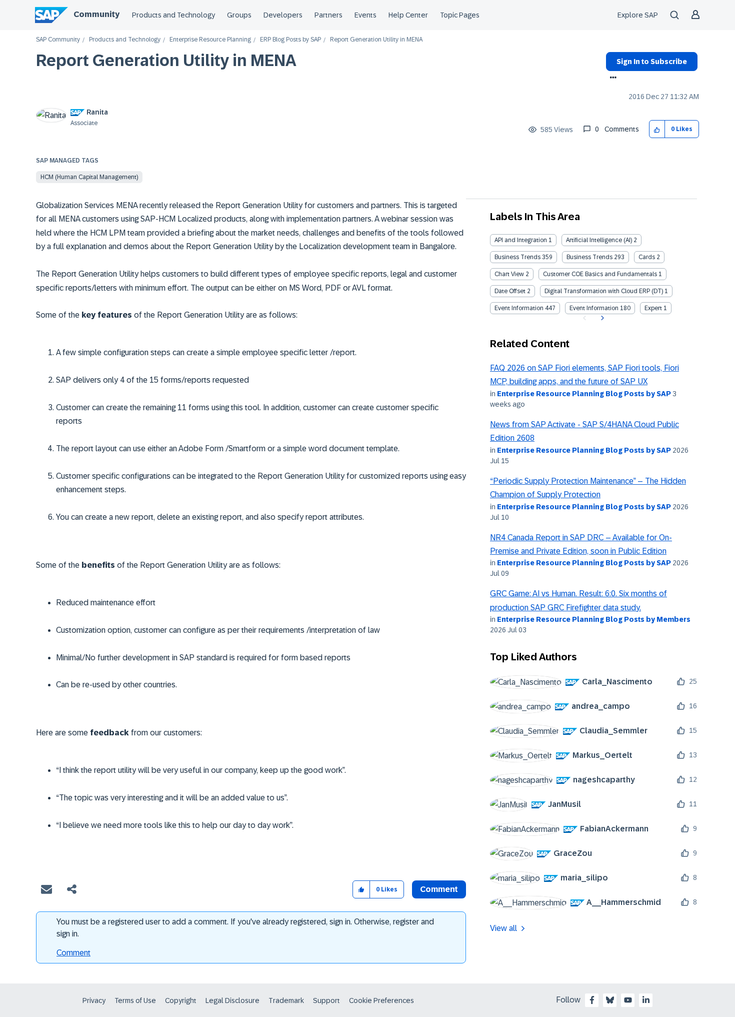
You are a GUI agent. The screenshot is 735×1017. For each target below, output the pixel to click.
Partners (328, 15)
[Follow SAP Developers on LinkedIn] (646, 1000)
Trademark (286, 1000)
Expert (653, 308)
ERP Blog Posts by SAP (290, 40)
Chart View (509, 274)
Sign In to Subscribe (651, 62)
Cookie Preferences (381, 1000)
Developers (283, 15)
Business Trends (517, 257)
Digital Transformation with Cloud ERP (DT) (603, 291)
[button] (657, 129)
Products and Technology (173, 15)
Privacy (94, 1000)
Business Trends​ (589, 257)
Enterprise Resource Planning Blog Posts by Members (593, 619)
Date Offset (510, 291)
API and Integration (520, 240)
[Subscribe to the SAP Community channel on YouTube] (628, 1000)
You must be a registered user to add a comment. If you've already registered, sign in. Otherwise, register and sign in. (245, 927)
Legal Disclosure (233, 1000)
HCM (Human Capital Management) (89, 177)
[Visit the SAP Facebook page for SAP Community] (592, 1000)
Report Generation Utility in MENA (166, 61)
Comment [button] (439, 889)
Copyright (180, 1000)
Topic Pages (460, 15)
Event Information (519, 308)
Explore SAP (638, 15)
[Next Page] (601, 318)
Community (97, 14)
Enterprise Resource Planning (210, 40)
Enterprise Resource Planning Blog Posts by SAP (584, 394)
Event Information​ (594, 308)
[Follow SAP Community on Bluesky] (610, 1000)
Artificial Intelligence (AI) (599, 240)
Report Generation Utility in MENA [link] (376, 40)
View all (503, 928)
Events (365, 15)
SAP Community (58, 40)
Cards (646, 257)
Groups (239, 15)
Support (326, 1000)
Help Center (408, 15)
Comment (73, 952)
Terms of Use (135, 1000)
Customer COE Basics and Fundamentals (600, 274)
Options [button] (611, 79)
